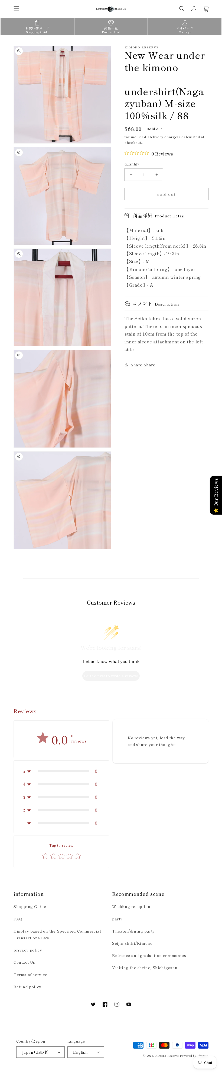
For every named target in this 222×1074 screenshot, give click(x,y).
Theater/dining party (133, 931)
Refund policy (27, 986)
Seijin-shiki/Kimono (132, 943)
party (117, 918)
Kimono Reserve (167, 1055)
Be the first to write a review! (111, 675)
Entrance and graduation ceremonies (149, 955)
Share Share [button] (143, 364)
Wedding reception (131, 906)
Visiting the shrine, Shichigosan (144, 967)
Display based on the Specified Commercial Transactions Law (57, 934)
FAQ (18, 918)
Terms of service (30, 974)
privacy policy (28, 950)
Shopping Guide (30, 906)
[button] (16, 9)
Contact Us (24, 962)
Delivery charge (162, 136)
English (80, 1052)
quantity (132, 164)
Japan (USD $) (35, 1052)
